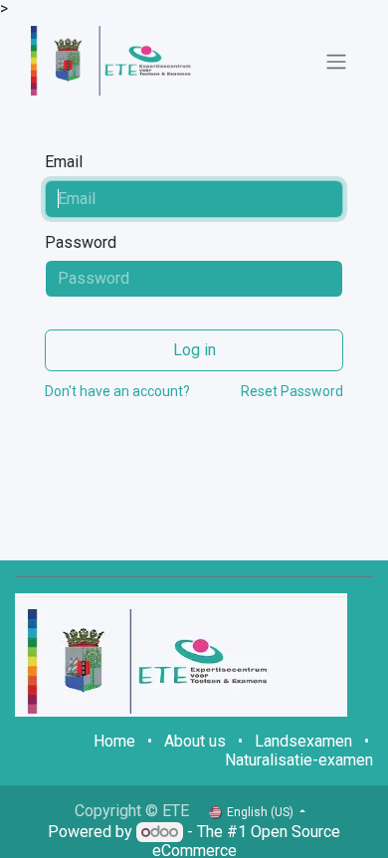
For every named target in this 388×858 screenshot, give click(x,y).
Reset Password (292, 391)
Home (114, 741)
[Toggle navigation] (336, 61)
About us (195, 741)
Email (64, 162)
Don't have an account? (117, 391)
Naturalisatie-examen (299, 760)
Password (80, 243)
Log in (194, 349)
